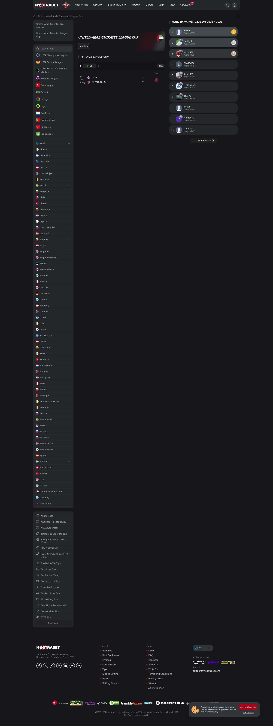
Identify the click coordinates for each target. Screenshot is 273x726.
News (161, 4)
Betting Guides (110, 683)
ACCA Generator (49, 527)
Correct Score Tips (50, 581)
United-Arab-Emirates (56, 16)
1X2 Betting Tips (49, 599)
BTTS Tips (46, 617)
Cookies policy (212, 712)
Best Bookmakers (116, 4)
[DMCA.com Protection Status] (114, 702)
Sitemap (152, 683)
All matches (47, 515)
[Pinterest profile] (52, 665)
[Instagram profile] (59, 665)
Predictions (81, 4)
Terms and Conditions (160, 673)
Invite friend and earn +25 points (54, 555)
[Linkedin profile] (65, 665)
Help (172, 4)
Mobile (149, 4)
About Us (153, 664)
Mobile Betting (110, 673)
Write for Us (154, 669)
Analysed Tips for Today (53, 521)
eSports (106, 678)
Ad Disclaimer (156, 687)
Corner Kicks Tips (50, 611)
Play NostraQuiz (49, 547)
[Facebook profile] (39, 665)
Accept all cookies (248, 707)
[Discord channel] (79, 665)
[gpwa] (76, 702)
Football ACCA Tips (51, 563)
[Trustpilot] (63, 702)
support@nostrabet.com (206, 670)
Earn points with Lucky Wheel (52, 541)
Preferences (248, 712)
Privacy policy (155, 678)
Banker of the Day (50, 593)
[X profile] (45, 665)
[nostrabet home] (48, 647)
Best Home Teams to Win (54, 605)
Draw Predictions (50, 587)
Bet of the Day (48, 569)
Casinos (136, 4)
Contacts (153, 659)
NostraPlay (186, 4)
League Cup (76, 16)
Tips (40, 16)
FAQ (150, 655)
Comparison (109, 664)
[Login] (234, 5)
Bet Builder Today (50, 575)
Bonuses (97, 4)
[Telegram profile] (72, 665)
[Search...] (227, 5)
